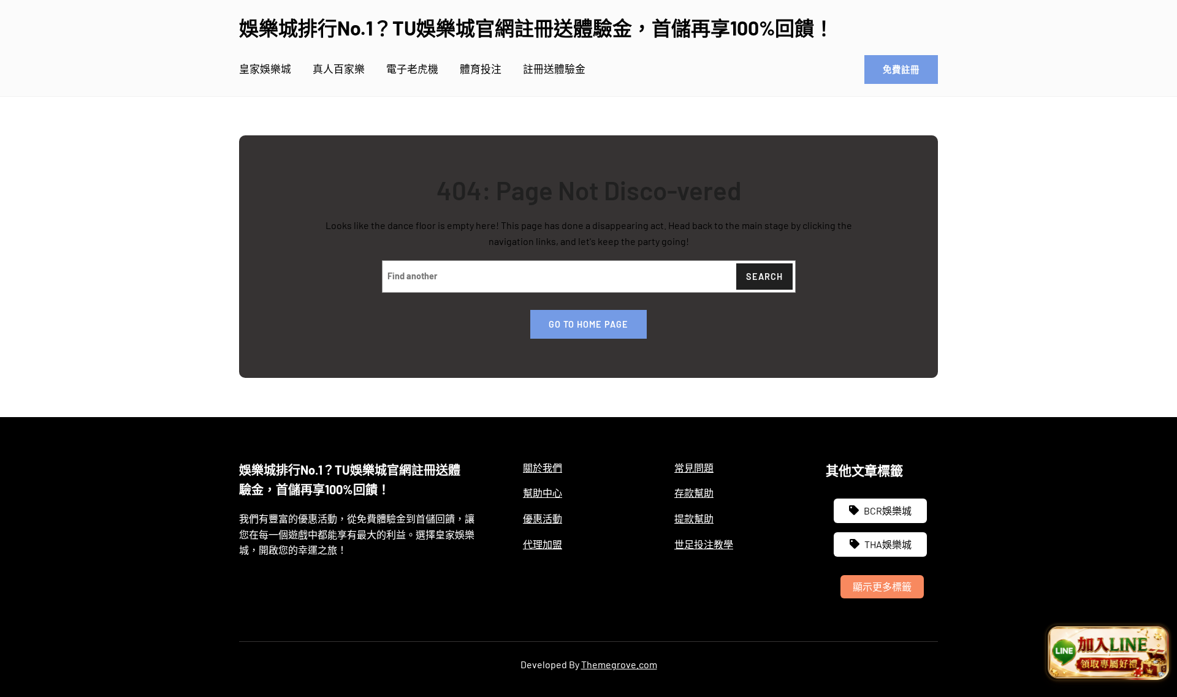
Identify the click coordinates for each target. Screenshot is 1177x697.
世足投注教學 (703, 544)
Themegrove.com (619, 664)
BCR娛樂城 (888, 510)
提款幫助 (694, 518)
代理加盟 (542, 544)
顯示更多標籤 (882, 586)
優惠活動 (542, 518)
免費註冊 (901, 69)
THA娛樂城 (888, 544)
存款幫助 (694, 493)
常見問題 (694, 467)
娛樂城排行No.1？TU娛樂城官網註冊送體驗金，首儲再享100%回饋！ (536, 27)
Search (764, 276)
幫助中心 (542, 493)
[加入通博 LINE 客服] (1108, 653)
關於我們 (542, 467)
